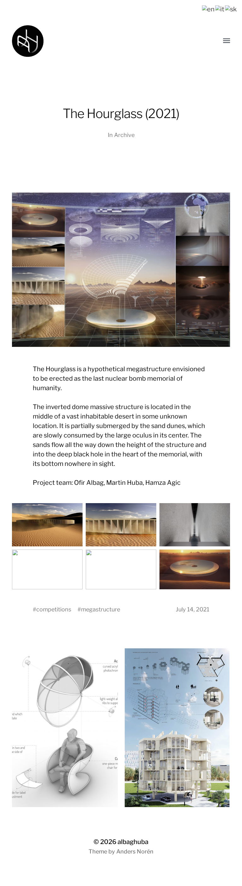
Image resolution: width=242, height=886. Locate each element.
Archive (124, 135)
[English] (208, 8)
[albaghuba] (99, 41)
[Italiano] (220, 8)
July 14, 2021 (192, 609)
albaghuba (133, 842)
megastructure (100, 609)
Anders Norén (134, 851)
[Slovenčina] (231, 8)
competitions (53, 609)
